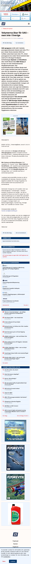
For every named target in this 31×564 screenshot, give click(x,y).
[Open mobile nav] (29, 24)
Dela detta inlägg (8, 42)
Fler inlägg (5, 415)
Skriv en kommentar (20, 232)
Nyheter (15, 544)
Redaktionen (20, 38)
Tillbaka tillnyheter (7, 28)
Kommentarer (20, 42)
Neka (4, 561)
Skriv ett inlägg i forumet (22, 415)
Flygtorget (15, 541)
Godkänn (12, 561)
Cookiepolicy (6, 556)
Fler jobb (26, 305)
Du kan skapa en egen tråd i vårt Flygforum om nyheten (15, 256)
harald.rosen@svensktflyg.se (9, 211)
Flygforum (15, 546)
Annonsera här (6, 305)
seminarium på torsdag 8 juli (19, 102)
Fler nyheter (5, 363)
